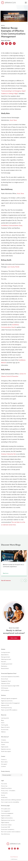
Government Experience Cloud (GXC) (10, 676)
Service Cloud (4, 679)
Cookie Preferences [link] (14, 856)
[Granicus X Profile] (18, 849)
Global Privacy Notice (6, 788)
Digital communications (7, 818)
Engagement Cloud (6, 681)
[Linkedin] (10, 43)
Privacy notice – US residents (8, 790)
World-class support (6, 751)
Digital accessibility (5, 815)
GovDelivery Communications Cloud (11, 225)
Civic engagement (5, 811)
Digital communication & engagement (10, 703)
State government (5, 657)
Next (25, 580)
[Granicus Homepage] (13, 843)
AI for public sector (5, 808)
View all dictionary (5, 834)
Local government (5, 652)
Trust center (4, 783)
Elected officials (5, 668)
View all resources (6, 580)
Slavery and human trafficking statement (11, 799)
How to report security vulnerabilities (10, 802)
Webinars (3, 731)
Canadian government (6, 664)
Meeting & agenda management (9, 698)
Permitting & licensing (6, 707)
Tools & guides (4, 725)
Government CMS (5, 827)
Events (2, 722)
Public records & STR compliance (9, 710)
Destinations (4, 666)
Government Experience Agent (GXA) (10, 685)
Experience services (6, 749)
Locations (3, 766)
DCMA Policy (4, 797)
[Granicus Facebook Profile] (9, 849)
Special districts (5, 654)
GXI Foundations (5, 690)
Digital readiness (5, 822)
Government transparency (7, 829)
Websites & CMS (5, 705)
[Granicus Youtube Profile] (12, 849)
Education (3, 661)
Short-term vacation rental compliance (10, 831)
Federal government (6, 659)
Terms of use (4, 786)
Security (3, 795)
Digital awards (4, 746)
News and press (5, 742)
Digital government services (8, 820)
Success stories (4, 729)
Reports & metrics (5, 727)
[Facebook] (6, 43)
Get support (4, 764)
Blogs (2, 720)
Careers (3, 744)
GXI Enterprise (4, 688)
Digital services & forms (6, 700)
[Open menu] (26, 3)
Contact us (3, 759)
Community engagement (7, 813)
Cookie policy (4, 793)
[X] (2, 43)
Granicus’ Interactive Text (8, 454)
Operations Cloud (5, 683)
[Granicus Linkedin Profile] (15, 849)
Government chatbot (6, 824)
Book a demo (14, 638)
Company (3, 740)
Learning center (5, 718)
